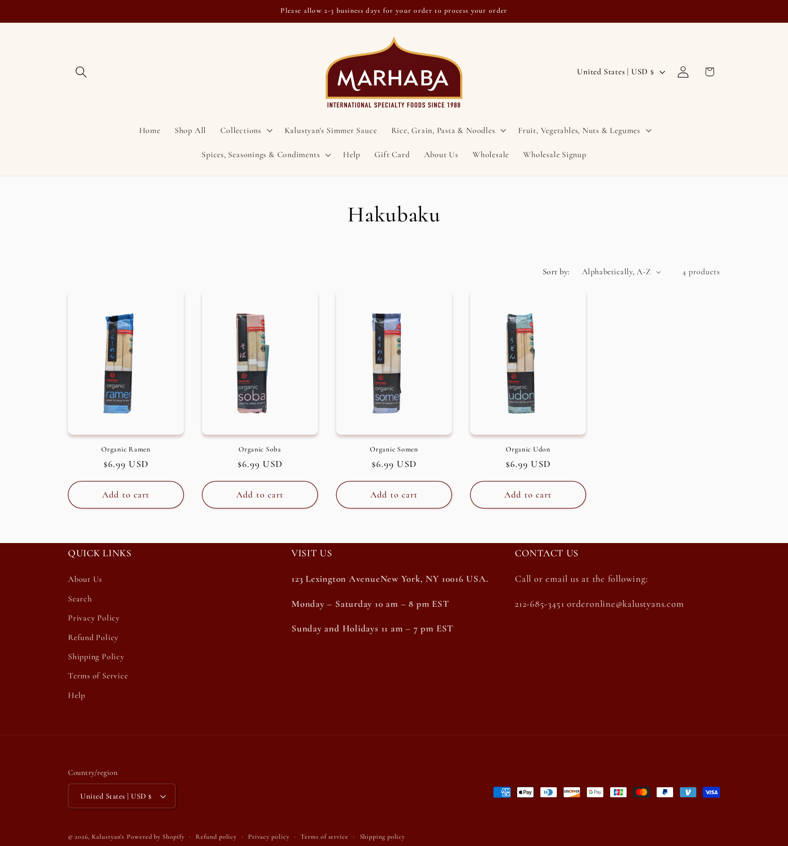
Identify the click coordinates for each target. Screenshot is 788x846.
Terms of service (324, 837)
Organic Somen (394, 449)
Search (80, 599)
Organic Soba (259, 449)
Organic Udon (528, 449)
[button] (81, 72)
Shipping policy (382, 837)
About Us (85, 579)
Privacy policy (269, 837)
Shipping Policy (96, 656)
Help (76, 695)
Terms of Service (98, 676)
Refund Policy (93, 637)
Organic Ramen (125, 449)
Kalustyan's (108, 837)
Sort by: (556, 272)
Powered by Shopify (155, 837)
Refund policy (216, 837)
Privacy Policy (94, 618)
